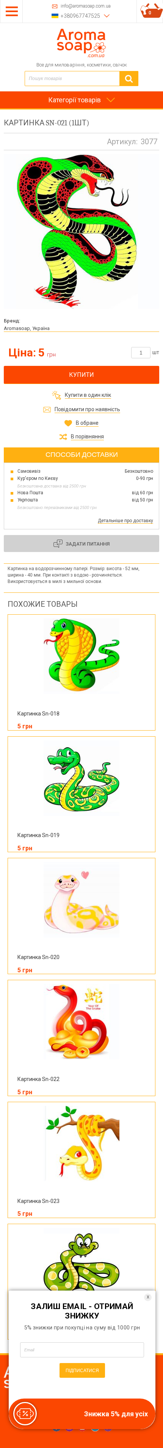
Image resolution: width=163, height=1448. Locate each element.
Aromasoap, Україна (27, 328)
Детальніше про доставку (125, 520)
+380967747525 (80, 16)
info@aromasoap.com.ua (86, 6)
